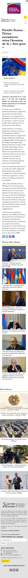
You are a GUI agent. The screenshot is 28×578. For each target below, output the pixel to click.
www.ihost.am (20, 557)
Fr (25, 21)
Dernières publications (9, 78)
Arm (25, 23)
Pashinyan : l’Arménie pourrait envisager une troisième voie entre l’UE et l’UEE (14, 84)
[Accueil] (8, 20)
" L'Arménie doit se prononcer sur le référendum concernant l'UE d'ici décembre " (13, 287)
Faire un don (5, 561)
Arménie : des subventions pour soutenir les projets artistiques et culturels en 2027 (14, 93)
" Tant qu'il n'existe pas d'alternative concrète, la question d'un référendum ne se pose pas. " (13, 353)
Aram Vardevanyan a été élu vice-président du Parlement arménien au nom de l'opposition (13, 309)
